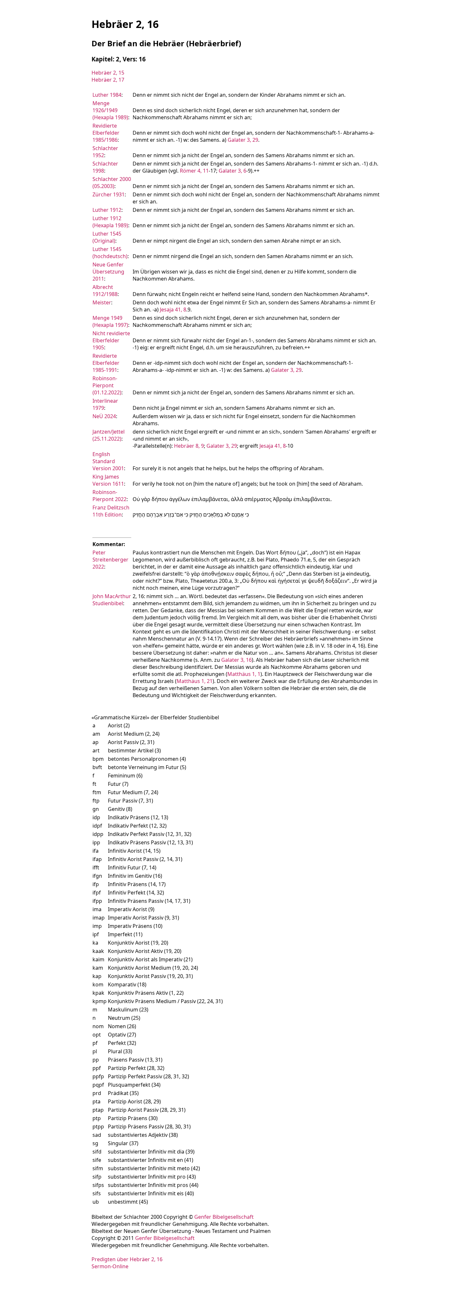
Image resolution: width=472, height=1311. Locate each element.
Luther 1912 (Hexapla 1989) (110, 222)
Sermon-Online (110, 1266)
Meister (101, 302)
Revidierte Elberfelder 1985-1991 (105, 362)
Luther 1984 (106, 94)
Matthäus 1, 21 (195, 681)
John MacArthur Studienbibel (111, 600)
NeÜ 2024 (104, 416)
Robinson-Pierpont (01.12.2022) (106, 385)
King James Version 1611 (108, 480)
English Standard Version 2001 (108, 461)
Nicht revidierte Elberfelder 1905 (111, 340)
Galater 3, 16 (236, 659)
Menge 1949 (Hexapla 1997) (110, 321)
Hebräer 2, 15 (108, 72)
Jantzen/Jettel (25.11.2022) (108, 435)
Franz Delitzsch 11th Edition (110, 511)
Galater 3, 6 (232, 170)
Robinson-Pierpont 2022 (109, 496)
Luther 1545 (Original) (106, 237)
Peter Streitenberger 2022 (110, 559)
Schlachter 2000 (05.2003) (111, 182)
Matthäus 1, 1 (243, 674)
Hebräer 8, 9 (189, 445)
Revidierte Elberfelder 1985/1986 (105, 132)
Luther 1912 (106, 209)
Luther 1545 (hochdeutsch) (109, 253)
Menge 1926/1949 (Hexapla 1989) (110, 110)
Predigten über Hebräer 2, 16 (127, 1259)
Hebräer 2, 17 (108, 79)
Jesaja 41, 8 (173, 309)
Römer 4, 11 (194, 170)
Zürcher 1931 (108, 194)
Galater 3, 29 (243, 139)
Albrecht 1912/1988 (105, 290)
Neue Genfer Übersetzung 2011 (108, 271)
